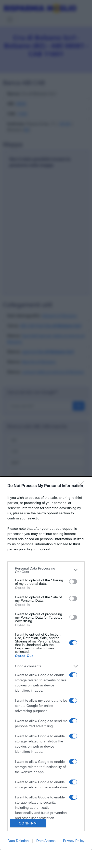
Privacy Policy (73, 841)
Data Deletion (18, 841)
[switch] (73, 581)
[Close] (82, 486)
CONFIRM (28, 823)
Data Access (45, 841)
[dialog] (46, 663)
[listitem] (46, 570)
